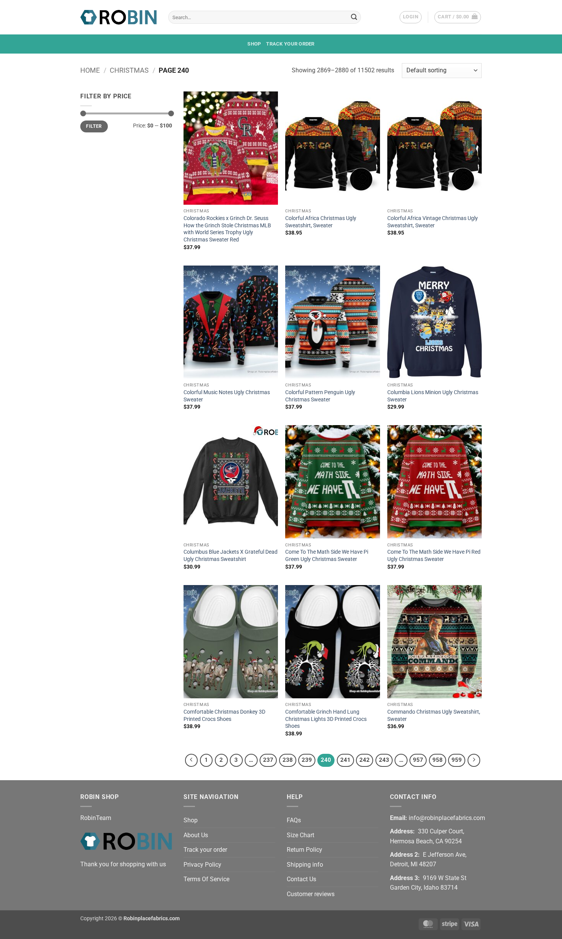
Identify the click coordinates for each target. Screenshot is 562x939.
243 (384, 759)
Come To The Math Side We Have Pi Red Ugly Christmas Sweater (434, 555)
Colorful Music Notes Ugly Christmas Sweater (227, 396)
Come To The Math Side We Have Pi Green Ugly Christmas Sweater (326, 555)
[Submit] (354, 17)
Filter (94, 126)
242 (364, 759)
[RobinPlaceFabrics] (118, 17)
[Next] (474, 760)
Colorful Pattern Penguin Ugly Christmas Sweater (320, 396)
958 (437, 759)
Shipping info (305, 864)
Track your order (290, 44)
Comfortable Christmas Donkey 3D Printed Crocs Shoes (224, 715)
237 (268, 759)
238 (288, 759)
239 (307, 759)
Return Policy (304, 849)
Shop (254, 44)
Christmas (129, 70)
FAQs (294, 820)
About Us (196, 835)
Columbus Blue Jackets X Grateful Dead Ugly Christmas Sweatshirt (231, 555)
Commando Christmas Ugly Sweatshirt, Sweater (433, 715)
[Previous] (191, 760)
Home (90, 70)
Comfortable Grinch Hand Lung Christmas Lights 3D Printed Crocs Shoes (326, 719)
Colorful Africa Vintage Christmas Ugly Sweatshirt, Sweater (432, 222)
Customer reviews (311, 894)
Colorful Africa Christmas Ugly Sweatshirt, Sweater (320, 222)
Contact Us (301, 879)
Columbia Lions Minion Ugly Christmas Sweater (432, 396)
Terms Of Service (206, 879)
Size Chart (300, 835)
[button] (411, 17)
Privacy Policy (202, 864)
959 (457, 759)
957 (418, 759)
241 (345, 759)
